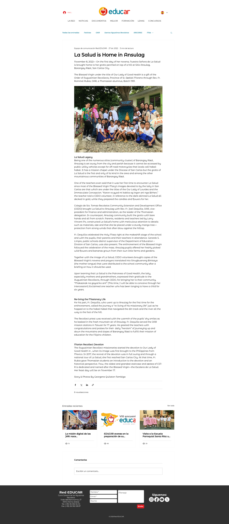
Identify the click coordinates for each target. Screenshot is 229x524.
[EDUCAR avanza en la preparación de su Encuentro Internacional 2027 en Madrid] (118, 420)
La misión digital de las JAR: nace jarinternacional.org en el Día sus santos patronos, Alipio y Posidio (79, 435)
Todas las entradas (70, 33)
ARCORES (138, 33)
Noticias (87, 33)
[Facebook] (156, 499)
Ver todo (170, 406)
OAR (98, 33)
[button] (171, 33)
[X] (167, 499)
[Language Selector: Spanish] (163, 12)
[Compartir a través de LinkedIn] (87, 385)
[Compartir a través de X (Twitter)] (81, 385)
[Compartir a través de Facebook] (75, 385)
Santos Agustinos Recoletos (116, 33)
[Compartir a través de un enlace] (93, 385)
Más (149, 33)
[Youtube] (161, 499)
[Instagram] (151, 499)
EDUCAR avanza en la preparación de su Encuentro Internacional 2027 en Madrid (117, 435)
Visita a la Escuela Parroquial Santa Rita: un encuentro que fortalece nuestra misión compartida (156, 435)
